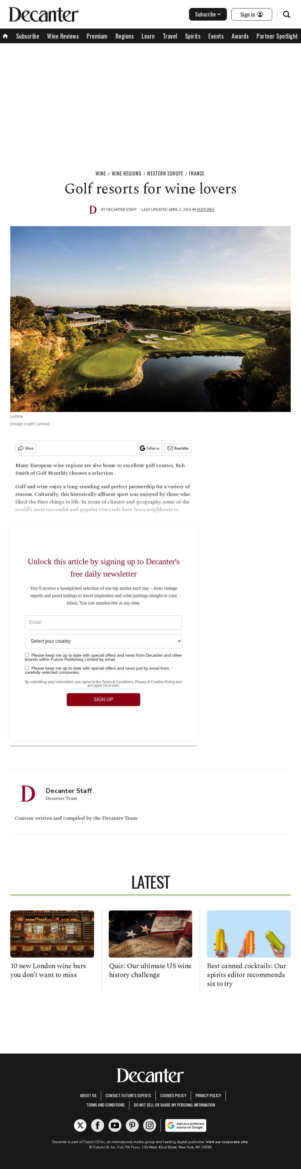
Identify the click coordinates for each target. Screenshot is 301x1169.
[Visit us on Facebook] (97, 1125)
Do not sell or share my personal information (174, 1105)
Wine (101, 173)
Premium (97, 36)
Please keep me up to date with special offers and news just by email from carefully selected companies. (97, 670)
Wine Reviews (63, 36)
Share (29, 448)
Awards (240, 36)
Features (205, 209)
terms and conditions (105, 1105)
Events (216, 36)
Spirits (193, 36)
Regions (125, 36)
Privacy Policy (208, 1095)
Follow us (153, 448)
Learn (148, 36)
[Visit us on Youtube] (114, 1125)
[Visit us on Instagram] (149, 1125)
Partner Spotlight (277, 36)
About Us (88, 1095)
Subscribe (205, 14)
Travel (170, 36)
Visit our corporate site (227, 1142)
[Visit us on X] (80, 1125)
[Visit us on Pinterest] (132, 1125)
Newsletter (181, 448)
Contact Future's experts (128, 1095)
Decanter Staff (121, 209)
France (196, 173)
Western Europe (165, 173)
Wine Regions (126, 173)
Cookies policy (173, 1095)
